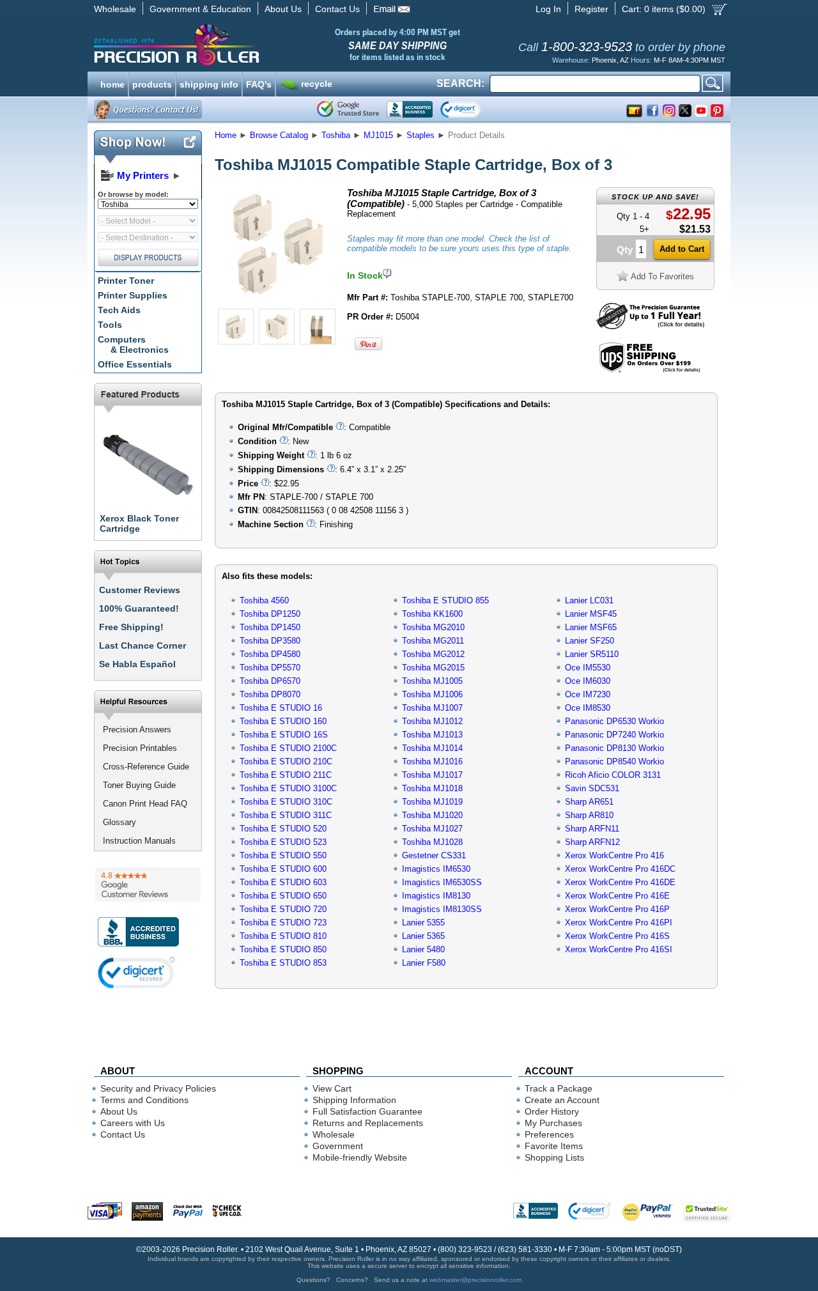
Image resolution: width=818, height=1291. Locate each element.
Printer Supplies (132, 295)
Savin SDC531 (592, 788)
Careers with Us (132, 1123)
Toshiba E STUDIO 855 (445, 600)
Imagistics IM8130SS (442, 909)
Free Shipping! (131, 627)
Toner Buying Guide (139, 785)
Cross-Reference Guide (146, 766)
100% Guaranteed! (139, 608)
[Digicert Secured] (137, 972)
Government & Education (200, 9)
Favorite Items (554, 1146)
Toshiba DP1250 (270, 614)
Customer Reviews (139, 590)
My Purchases (553, 1123)
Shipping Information (354, 1100)
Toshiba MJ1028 (432, 842)
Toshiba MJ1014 (432, 748)
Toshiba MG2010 (433, 627)
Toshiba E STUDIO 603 (283, 882)
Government (338, 1146)
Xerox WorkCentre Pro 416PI (618, 922)
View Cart (332, 1088)
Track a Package (558, 1088)
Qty (625, 249)
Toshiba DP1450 (270, 627)
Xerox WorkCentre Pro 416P (617, 909)
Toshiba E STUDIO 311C (286, 815)
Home (225, 135)
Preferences (549, 1134)
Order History (552, 1111)
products (152, 83)
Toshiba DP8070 (270, 694)
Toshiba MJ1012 (432, 721)
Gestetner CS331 (434, 855)
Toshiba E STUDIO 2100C (288, 748)
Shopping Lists (554, 1157)
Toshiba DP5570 (270, 667)
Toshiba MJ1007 (432, 708)
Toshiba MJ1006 (432, 694)
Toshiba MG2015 (433, 667)
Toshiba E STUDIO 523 (283, 842)
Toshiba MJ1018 (432, 788)
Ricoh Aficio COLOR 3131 (613, 775)
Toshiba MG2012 (433, 654)
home (112, 83)
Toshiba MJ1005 (432, 681)
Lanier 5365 (423, 936)
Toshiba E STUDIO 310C (286, 802)
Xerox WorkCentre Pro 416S (617, 936)
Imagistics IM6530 (436, 869)
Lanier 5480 (423, 949)
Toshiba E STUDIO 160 (283, 721)
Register (591, 9)
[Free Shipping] (649, 370)
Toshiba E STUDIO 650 (283, 896)
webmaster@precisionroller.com (475, 1279)
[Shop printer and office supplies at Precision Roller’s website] (243, 44)
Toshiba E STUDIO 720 (283, 909)
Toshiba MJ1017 (432, 775)
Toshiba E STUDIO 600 (283, 869)
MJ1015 (378, 135)
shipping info (209, 83)
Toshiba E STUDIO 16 (281, 708)
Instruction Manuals (139, 841)
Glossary (119, 822)
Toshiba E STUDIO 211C (286, 775)
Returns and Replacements (368, 1123)
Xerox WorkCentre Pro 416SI (618, 949)
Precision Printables (140, 748)
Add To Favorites (662, 276)
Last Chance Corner (142, 645)
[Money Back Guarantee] (650, 326)
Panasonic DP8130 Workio (614, 748)
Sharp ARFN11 (592, 828)
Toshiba (335, 135)
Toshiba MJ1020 (432, 815)
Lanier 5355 (423, 922)
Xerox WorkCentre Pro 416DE (620, 882)
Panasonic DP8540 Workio (614, 761)
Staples (420, 135)
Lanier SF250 (589, 641)
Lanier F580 (423, 963)
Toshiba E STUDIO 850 (283, 949)
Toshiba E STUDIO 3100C (288, 788)
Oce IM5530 (587, 667)
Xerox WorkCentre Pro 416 (614, 855)
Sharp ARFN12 (592, 842)
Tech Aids (119, 310)
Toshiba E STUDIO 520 (283, 828)
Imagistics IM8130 (436, 896)
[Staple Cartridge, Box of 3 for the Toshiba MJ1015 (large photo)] (277, 302)
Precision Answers (137, 729)
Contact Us (337, 9)
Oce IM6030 (587, 681)
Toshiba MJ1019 (432, 802)
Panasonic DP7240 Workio (614, 734)
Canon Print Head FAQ (145, 803)
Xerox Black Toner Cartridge (139, 523)
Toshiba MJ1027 (432, 828)
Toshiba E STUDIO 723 (283, 922)
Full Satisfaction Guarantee (367, 1111)
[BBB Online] (410, 109)
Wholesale (115, 9)
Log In (548, 9)
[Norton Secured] (471, 109)
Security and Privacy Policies (158, 1088)
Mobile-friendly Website (360, 1157)
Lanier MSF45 (591, 614)
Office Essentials (135, 364)
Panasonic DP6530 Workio (614, 721)
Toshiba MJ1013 (432, 734)
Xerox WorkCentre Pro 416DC (620, 869)
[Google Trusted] (348, 109)
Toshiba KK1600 (432, 614)
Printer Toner (126, 280)
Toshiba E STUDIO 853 (283, 963)
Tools (110, 325)
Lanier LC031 (589, 600)
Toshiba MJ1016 (432, 761)
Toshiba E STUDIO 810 (283, 936)
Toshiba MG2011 (433, 641)
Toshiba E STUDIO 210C (286, 761)
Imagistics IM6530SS (442, 882)
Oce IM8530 (587, 708)
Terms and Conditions (144, 1100)
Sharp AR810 (589, 815)
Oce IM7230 (587, 694)
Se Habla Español (137, 664)
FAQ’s (259, 83)
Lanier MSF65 (591, 627)
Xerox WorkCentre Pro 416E (617, 896)
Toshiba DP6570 (270, 681)
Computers (133, 344)
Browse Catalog (279, 135)
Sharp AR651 (589, 802)
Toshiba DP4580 (270, 654)
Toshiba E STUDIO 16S (284, 734)
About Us (283, 9)
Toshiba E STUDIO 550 (283, 855)
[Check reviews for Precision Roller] (148, 884)
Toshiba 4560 (264, 600)
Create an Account (562, 1100)
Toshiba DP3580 (270, 641)
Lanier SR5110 (592, 654)
